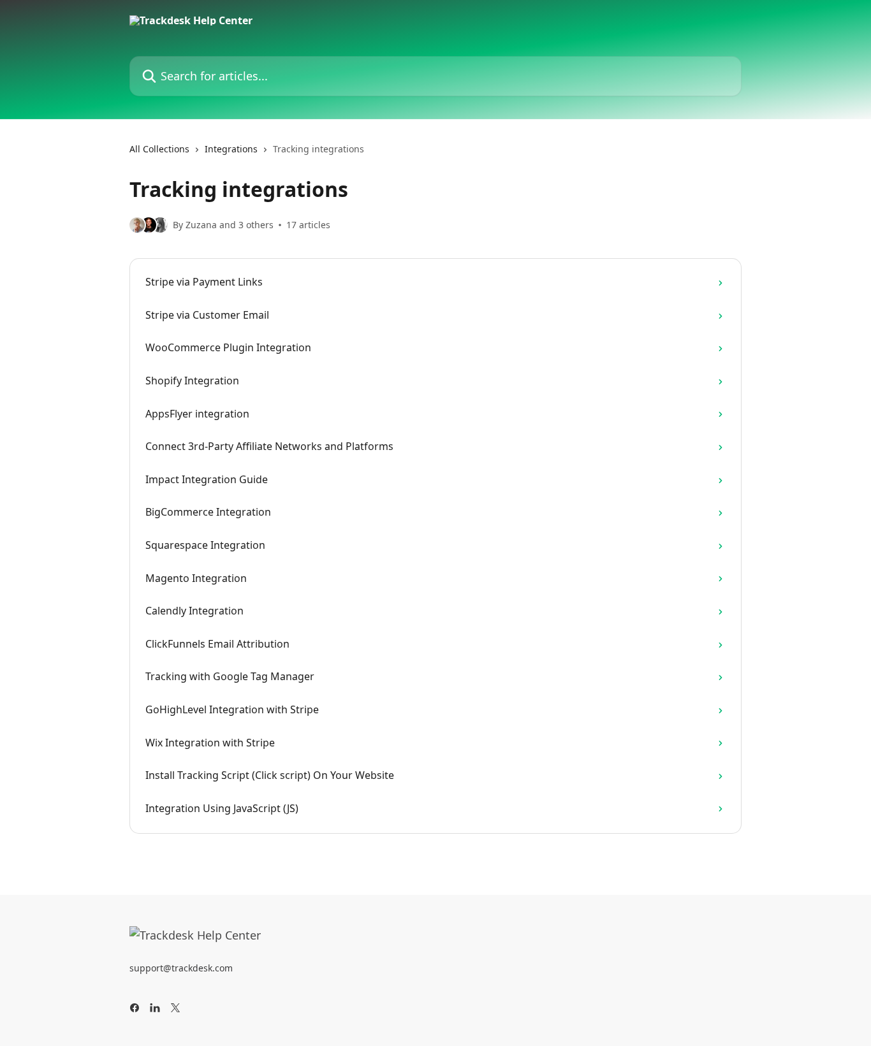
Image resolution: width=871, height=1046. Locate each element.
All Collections (159, 149)
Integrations (231, 149)
